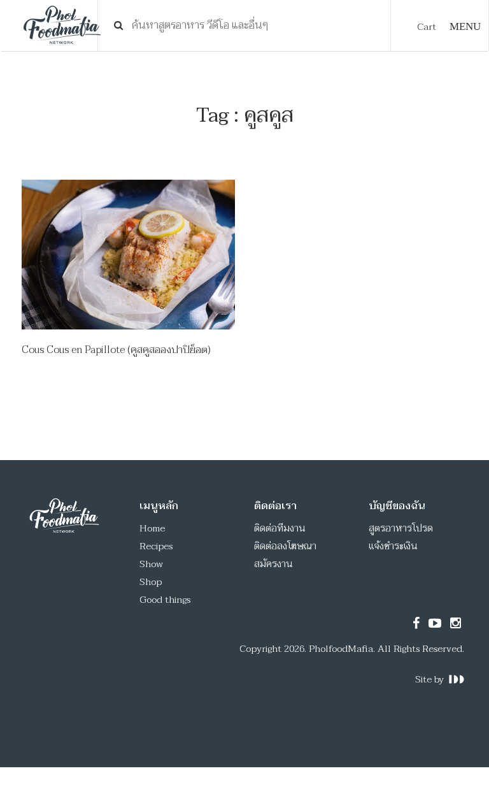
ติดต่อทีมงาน (280, 528)
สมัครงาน (273, 564)
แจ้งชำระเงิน (393, 546)
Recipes (156, 546)
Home (152, 528)
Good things (164, 599)
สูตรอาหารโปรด (401, 528)
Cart (426, 26)
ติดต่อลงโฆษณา (285, 546)
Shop (150, 582)
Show (151, 564)
